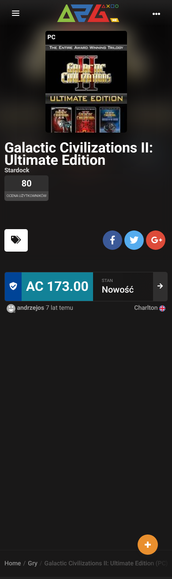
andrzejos (30, 308)
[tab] (16, 240)
